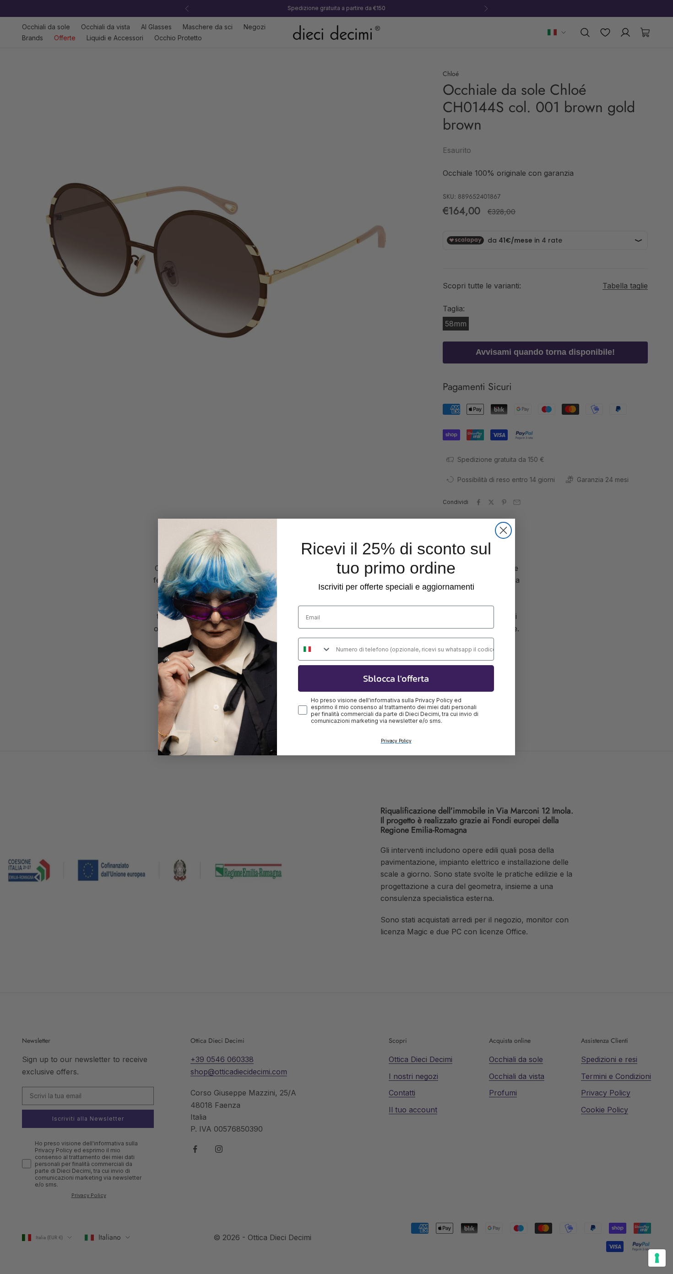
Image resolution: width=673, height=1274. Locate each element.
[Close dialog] (503, 530)
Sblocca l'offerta (396, 678)
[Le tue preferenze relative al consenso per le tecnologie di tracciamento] (657, 1258)
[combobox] (315, 649)
